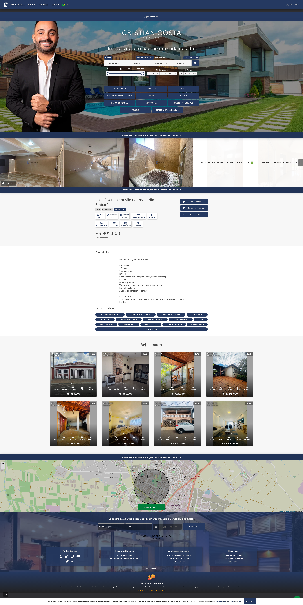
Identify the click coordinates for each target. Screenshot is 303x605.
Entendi (249, 601)
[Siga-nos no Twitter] (67, 561)
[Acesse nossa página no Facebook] (61, 556)
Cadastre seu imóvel (233, 555)
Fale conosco (233, 562)
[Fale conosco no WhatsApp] (66, 556)
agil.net (160, 583)
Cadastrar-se (194, 527)
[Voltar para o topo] (5, 594)
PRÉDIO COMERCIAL (119, 103)
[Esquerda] (2, 162)
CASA (183, 89)
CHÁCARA (151, 96)
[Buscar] (195, 63)
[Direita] (300, 162)
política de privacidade (220, 601)
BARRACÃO (151, 89)
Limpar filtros (191, 58)
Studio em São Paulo (183, 103)
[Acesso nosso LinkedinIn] (72, 561)
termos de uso (236, 601)
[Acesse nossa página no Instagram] (72, 556)
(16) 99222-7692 (152, 17)
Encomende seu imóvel (233, 558)
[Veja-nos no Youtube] (78, 556)
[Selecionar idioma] (65, 5)
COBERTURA (183, 96)
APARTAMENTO (119, 89)
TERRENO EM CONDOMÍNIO (167, 110)
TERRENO (135, 110)
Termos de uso (160, 590)
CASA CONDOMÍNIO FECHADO (119, 96)
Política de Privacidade (145, 590)
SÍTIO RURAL (151, 103)
